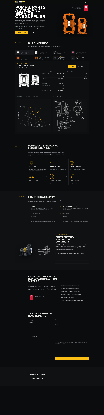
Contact (66, 2)
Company (56, 324)
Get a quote (85, 2)
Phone (56, 334)
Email (56, 329)
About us (61, 2)
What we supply (47, 2)
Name (56, 319)
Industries (55, 2)
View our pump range (21, 32)
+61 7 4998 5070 (82, 66)
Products (41, 2)
